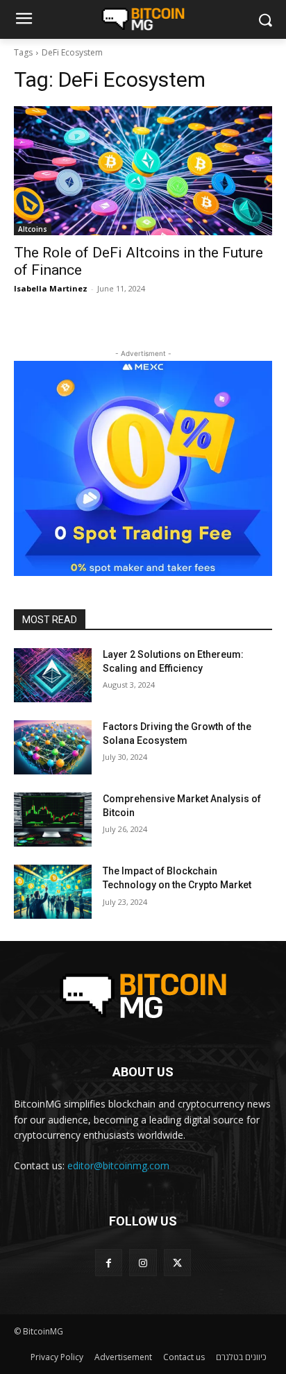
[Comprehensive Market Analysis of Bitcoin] (53, 819)
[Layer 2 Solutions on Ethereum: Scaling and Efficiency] (53, 675)
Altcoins (32, 229)
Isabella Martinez (50, 288)
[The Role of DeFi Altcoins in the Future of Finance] (143, 170)
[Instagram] (142, 1262)
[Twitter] (177, 1262)
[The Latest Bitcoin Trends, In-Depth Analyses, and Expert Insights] (142, 19)
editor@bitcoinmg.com (118, 1165)
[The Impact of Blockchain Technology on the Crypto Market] (53, 892)
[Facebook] (108, 1262)
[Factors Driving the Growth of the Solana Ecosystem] (53, 747)
